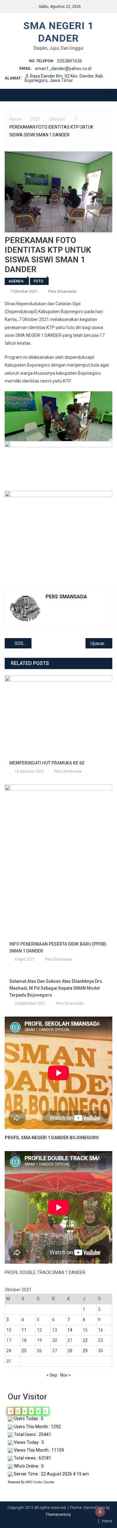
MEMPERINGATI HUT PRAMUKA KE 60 (46, 762)
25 (24, 1350)
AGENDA (16, 281)
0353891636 (69, 61)
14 (69, 1330)
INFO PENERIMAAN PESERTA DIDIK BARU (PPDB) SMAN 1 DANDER (57, 947)
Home (107, 1521)
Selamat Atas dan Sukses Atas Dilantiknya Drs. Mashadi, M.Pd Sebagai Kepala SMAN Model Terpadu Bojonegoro (56, 988)
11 (24, 1330)
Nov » (65, 1375)
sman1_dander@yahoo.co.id (63, 68)
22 (85, 1340)
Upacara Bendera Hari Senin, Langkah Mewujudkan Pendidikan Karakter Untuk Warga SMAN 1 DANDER (101, 643)
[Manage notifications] (100, 1512)
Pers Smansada (62, 291)
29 (85, 1350)
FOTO (38, 281)
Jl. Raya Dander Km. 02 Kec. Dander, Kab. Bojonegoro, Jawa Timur (64, 78)
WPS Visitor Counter (40, 1482)
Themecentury (58, 1514)
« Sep (51, 1375)
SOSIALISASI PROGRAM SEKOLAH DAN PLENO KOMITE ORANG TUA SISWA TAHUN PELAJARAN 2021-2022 (23, 643)
